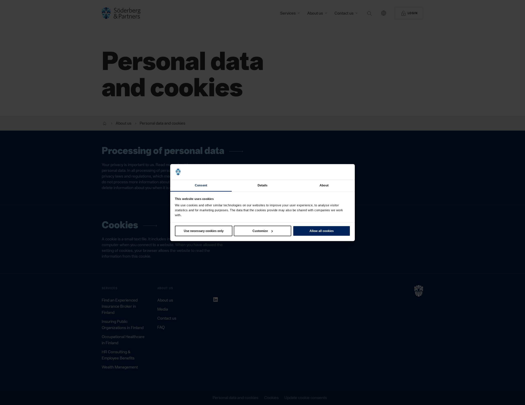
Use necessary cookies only (204, 231)
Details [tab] (263, 185)
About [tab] (324, 185)
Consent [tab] (201, 185)
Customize (260, 231)
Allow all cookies (321, 231)
